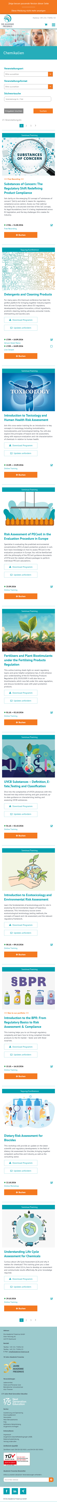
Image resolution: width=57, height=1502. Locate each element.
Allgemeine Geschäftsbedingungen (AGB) (17, 1437)
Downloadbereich (9, 1415)
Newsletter (7, 1417)
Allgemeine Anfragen (11, 1426)
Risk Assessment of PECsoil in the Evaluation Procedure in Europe (27, 536)
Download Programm (22, 320)
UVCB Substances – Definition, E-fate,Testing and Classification (27, 784)
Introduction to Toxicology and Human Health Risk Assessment (26, 417)
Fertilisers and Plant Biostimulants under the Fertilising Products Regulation (28, 660)
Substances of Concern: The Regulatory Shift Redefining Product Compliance (23, 188)
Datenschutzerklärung (11, 1439)
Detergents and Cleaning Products (28, 294)
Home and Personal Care (12, 1385)
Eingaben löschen (13, 111)
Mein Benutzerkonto (10, 1420)
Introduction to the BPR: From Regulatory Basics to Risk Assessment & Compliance (25, 1022)
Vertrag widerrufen (9, 1441)
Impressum (7, 1434)
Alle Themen (8, 1389)
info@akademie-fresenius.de (19, 1352)
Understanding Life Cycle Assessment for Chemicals (22, 1254)
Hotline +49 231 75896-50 (44, 18)
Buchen (22, 235)
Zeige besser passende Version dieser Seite (28, 3)
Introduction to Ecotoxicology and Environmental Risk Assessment (28, 897)
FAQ (4, 1422)
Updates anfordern (22, 327)
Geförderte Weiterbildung (12, 1424)
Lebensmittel (8, 1382)
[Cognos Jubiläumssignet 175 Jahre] (14, 1406)
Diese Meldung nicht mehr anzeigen (28, 10)
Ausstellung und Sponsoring (13, 1413)
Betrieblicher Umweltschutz (13, 1387)
